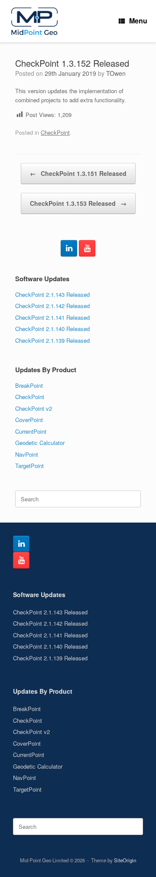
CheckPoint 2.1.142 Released (52, 306)
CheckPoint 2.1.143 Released (52, 294)
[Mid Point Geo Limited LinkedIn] (69, 248)
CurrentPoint (30, 431)
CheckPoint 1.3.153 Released (78, 203)
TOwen (116, 73)
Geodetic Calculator (40, 442)
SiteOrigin (125, 860)
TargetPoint (29, 465)
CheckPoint (55, 132)
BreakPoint (29, 385)
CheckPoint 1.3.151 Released (78, 173)
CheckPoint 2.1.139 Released (52, 340)
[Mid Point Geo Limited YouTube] (87, 248)
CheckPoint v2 (33, 408)
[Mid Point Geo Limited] (34, 21)
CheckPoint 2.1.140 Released (52, 329)
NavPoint (26, 454)
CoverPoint (29, 420)
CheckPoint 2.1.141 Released (52, 317)
